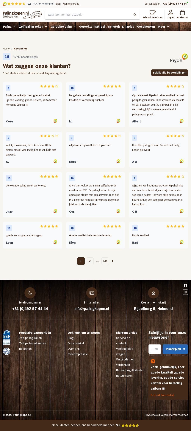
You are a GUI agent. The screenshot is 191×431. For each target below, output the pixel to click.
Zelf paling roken (31, 26)
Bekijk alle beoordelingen (169, 72)
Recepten (25, 349)
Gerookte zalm (61, 26)
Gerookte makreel (92, 26)
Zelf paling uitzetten (32, 343)
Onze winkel (76, 343)
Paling (7, 26)
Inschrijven (173, 349)
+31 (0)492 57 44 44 (174, 3)
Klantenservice (71, 3)
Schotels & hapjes (121, 26)
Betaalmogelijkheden (130, 370)
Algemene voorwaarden (174, 414)
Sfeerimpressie (78, 354)
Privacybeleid (152, 414)
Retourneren (124, 375)
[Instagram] (185, 292)
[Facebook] (185, 285)
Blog (58, 3)
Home (6, 48)
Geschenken (146, 26)
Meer (161, 26)
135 (105, 261)
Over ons (74, 349)
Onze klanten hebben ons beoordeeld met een (86, 425)
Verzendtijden (152, 3)
